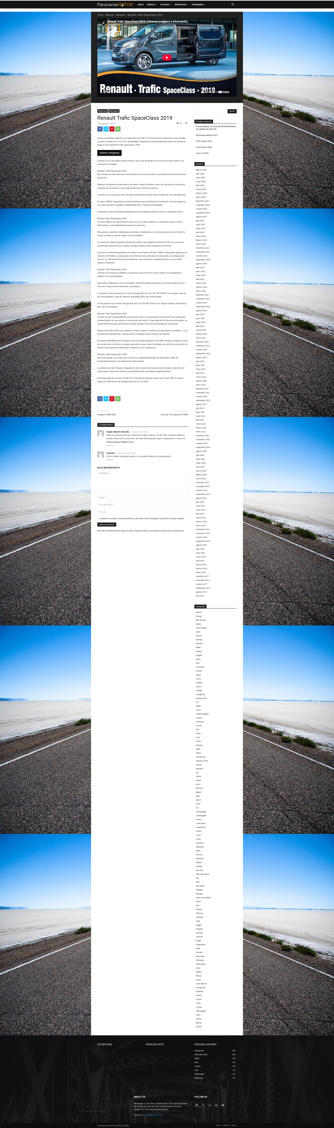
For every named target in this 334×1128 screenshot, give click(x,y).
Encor (198, 710)
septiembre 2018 (203, 541)
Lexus (198, 835)
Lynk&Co (200, 843)
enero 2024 (201, 291)
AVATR (199, 635)
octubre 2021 (201, 396)
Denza (198, 686)
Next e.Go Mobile (203, 897)
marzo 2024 (201, 283)
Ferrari (198, 725)
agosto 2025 (201, 216)
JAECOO (199, 788)
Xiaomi (199, 1019)
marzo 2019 (201, 517)
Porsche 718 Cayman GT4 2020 (174, 414)
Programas (200, 944)
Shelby (198, 972)
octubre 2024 (201, 255)
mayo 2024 (200, 275)
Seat (198, 968)
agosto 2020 (201, 451)
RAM (198, 948)
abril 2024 (200, 279)
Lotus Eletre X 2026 (204, 147)
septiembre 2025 (203, 212)
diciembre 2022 (202, 341)
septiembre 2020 (203, 447)
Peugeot (199, 929)
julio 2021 (200, 408)
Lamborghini (201, 815)
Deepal (199, 682)
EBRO (198, 706)
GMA (198, 749)
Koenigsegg (201, 811)
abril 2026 (200, 185)
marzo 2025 (201, 236)
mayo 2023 (200, 322)
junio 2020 (200, 459)
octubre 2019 (201, 490)
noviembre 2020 (203, 439)
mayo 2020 (200, 463)
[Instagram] (216, 1105)
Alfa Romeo (201, 620)
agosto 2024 (201, 263)
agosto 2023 (201, 310)
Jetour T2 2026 (202, 153)
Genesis (199, 745)
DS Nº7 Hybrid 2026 (204, 141)
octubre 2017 (201, 584)
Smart (198, 979)
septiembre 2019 (203, 494)
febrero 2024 (201, 287)
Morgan (199, 893)
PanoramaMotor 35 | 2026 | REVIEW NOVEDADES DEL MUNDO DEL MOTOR (216, 127)
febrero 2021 (201, 427)
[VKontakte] (222, 1105)
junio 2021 (200, 412)
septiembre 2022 (203, 353)
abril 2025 (200, 232)
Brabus (199, 651)
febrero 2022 (201, 381)
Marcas (110, 14)
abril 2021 (200, 420)
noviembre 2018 (203, 533)
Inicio (100, 14)
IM (197, 772)
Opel (198, 921)
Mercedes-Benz (202, 874)
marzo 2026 (201, 189)
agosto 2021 (201, 404)
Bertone (199, 643)
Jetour (198, 800)
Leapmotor (200, 827)
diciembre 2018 (202, 529)
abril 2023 (200, 326)
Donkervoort (201, 698)
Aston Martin (201, 628)
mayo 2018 (200, 556)
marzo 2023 (201, 330)
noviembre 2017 (203, 580)
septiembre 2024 (203, 259)
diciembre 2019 (202, 482)
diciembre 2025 (202, 201)
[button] (233, 4)
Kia (197, 807)
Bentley (199, 639)
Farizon (199, 718)
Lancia (198, 819)
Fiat (197, 729)
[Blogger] (196, 1105)
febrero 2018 (201, 568)
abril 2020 (200, 467)
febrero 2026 (201, 193)
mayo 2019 (200, 510)
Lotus (198, 839)
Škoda (198, 976)
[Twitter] (106, 129)
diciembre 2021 (202, 388)
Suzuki (198, 999)
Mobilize (199, 890)
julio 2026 (200, 173)
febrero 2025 (201, 240)
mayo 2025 (200, 228)
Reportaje (200, 956)
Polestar (199, 933)
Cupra (198, 675)
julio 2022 (200, 361)
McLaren (199, 870)
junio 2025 (200, 224)
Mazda (199, 866)
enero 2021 (201, 431)
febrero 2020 (201, 474)
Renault (120, 14)
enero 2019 (201, 525)
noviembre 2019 (203, 486)
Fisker (198, 733)
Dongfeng (200, 694)
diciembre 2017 (202, 576)
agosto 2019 (201, 498)
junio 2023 (200, 318)
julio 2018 (200, 549)
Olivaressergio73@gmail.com (120, 442)
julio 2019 (200, 502)
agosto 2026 (201, 169)
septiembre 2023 (203, 306)
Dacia (198, 678)
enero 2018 (201, 572)
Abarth (199, 612)
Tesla (198, 1003)
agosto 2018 (201, 545)
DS (197, 702)
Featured (200, 721)
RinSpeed (200, 960)
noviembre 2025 (203, 205)
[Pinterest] (112, 129)
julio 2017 (200, 596)
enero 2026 (201, 197)
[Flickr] (209, 1105)
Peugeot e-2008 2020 (106, 414)
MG (197, 878)
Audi (198, 632)
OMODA (199, 917)
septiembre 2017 (203, 588)
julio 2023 (200, 314)
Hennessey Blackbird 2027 (207, 135)
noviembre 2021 (203, 392)
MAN (198, 850)
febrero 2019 (201, 521)
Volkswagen (201, 1011)
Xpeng (198, 1022)
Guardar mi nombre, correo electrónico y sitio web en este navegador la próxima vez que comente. (142, 518)
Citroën (199, 671)
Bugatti (199, 655)
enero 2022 (201, 384)
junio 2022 (200, 365)
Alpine (198, 624)
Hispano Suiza (202, 761)
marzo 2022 (201, 377)
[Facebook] (100, 129)
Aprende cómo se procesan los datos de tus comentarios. (159, 531)
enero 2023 (201, 338)
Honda (199, 764)
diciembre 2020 (202, 435)
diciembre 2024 (202, 248)
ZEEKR (199, 1026)
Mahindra (200, 847)
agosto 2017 (201, 592)
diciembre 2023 (202, 295)
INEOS (198, 776)
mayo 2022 (200, 369)
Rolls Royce (201, 964)
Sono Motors (201, 983)
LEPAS (198, 831)
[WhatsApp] (118, 129)
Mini (197, 882)
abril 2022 (200, 373)
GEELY (198, 741)
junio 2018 (200, 553)
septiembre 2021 (203, 400)
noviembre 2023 (203, 298)
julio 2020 (200, 455)
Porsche (199, 936)
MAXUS (199, 862)
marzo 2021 (201, 424)
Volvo (198, 1015)
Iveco (198, 784)
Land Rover (201, 823)
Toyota (199, 1007)
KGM (198, 804)
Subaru (199, 995)
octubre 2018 (201, 537)
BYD (198, 663)
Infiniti (198, 780)
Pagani (199, 925)
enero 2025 (201, 244)
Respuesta (110, 445)
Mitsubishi (200, 886)
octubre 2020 (201, 443)
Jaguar (198, 792)
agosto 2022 (201, 357)
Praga (198, 940)
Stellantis (200, 991)
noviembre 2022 (203, 345)
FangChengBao (202, 714)
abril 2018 (200, 560)
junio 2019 (200, 506)
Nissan (199, 909)
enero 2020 (201, 478)
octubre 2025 (201, 209)
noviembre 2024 (203, 252)
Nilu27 (198, 901)
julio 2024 (200, 267)
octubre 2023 (201, 302)
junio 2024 (200, 271)
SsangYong (200, 987)
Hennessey (200, 757)
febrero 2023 (201, 334)
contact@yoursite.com (153, 1115)
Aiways (199, 616)
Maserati (199, 858)
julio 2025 (200, 220)
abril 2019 (200, 513)
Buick (198, 659)
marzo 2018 (201, 564)
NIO (197, 905)
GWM (198, 753)
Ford (198, 737)
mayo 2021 (200, 416)
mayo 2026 (200, 181)
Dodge (199, 690)
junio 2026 (200, 177)
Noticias (199, 913)
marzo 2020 (201, 470)
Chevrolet (200, 667)
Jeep (198, 796)
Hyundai (199, 768)
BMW (198, 647)
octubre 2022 (201, 349)
